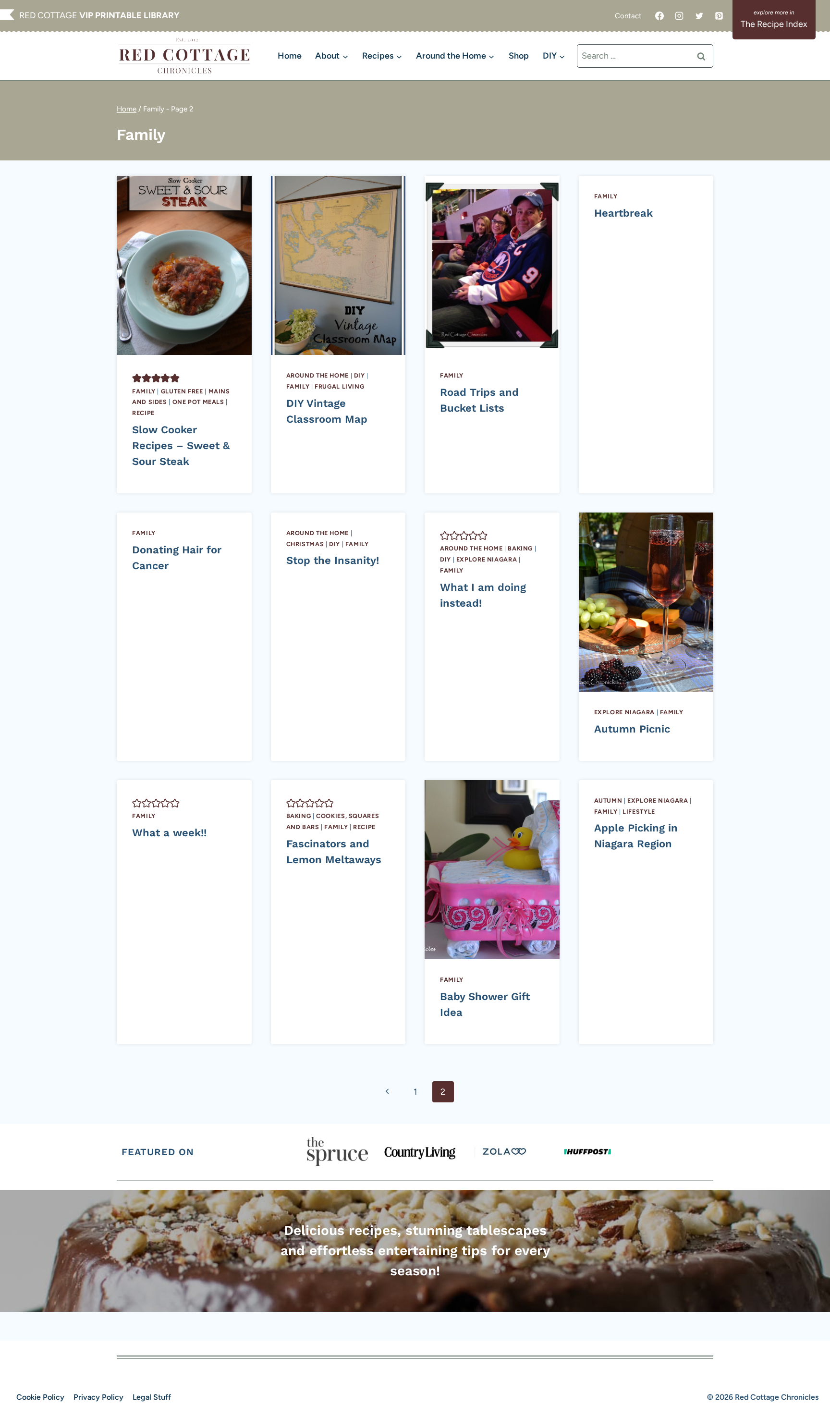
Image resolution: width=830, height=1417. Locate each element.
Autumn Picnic (632, 729)
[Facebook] (659, 15)
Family (144, 391)
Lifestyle (638, 811)
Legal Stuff (152, 1397)
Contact (628, 16)
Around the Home (317, 375)
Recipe (143, 412)
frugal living (339, 386)
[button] (137, 378)
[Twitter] (699, 15)
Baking (520, 548)
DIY (359, 375)
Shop (519, 55)
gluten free (182, 391)
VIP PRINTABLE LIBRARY (129, 15)
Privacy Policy (98, 1397)
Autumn (608, 800)
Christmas (305, 544)
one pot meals (198, 401)
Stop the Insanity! (332, 560)
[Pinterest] (719, 15)
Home (290, 55)
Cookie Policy (40, 1397)
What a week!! (169, 833)
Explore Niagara (486, 559)
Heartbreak (623, 213)
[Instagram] (679, 15)
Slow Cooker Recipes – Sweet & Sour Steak (181, 445)
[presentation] (184, 265)
